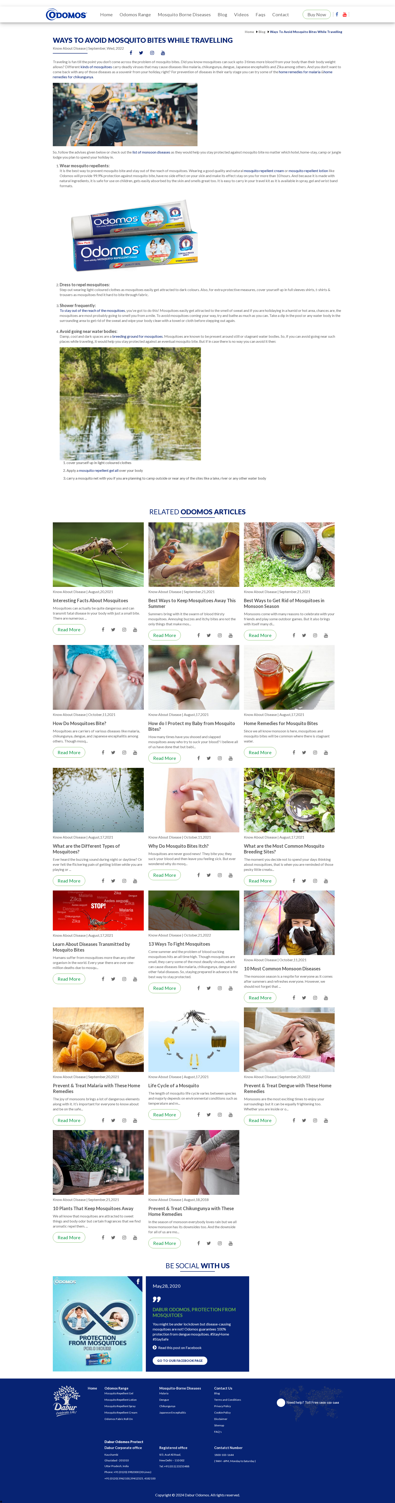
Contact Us (223, 1388)
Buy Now (316, 14)
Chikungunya (167, 1406)
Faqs (260, 14)
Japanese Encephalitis (172, 1412)
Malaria (163, 1393)
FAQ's (218, 1431)
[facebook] (336, 14)
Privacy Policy (222, 1406)
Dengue (164, 1399)
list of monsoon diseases (151, 152)
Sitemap (219, 1425)
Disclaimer (220, 1419)
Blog (222, 14)
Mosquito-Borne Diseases (180, 1388)
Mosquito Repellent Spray (120, 1406)
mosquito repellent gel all (99, 470)
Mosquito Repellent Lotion (120, 1399)
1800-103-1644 (224, 1455)
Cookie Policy (222, 1412)
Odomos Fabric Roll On (118, 1419)
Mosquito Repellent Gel (118, 1393)
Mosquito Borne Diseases (184, 14)
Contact (280, 14)
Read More (69, 629)
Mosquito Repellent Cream (120, 1412)
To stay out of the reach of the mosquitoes (92, 310)
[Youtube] (344, 14)
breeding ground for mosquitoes (137, 336)
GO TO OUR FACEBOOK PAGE (180, 1361)
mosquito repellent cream (264, 170)
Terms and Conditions (227, 1399)
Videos (241, 14)
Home (106, 14)
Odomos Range (135, 14)
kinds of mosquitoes (96, 67)
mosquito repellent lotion (308, 170)
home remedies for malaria (299, 72)
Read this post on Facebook (180, 1347)
